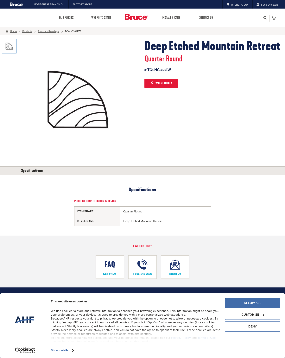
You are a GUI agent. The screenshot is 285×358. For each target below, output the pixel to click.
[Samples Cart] (274, 18)
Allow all (252, 303)
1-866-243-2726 (142, 274)
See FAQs (109, 274)
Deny (252, 326)
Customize (250, 314)
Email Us (175, 274)
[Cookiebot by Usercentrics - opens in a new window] (25, 350)
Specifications (32, 170)
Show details (59, 350)
